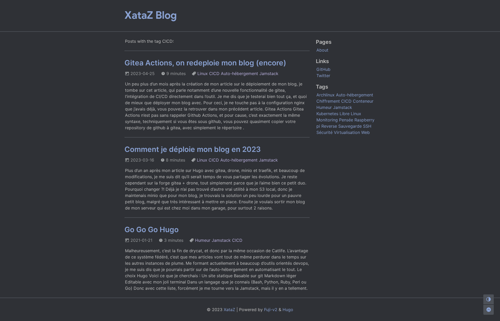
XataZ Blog (150, 15)
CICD (214, 73)
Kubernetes (327, 113)
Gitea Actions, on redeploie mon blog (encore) (205, 62)
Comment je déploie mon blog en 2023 (192, 149)
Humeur (202, 240)
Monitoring (327, 119)
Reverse (329, 126)
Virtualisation (347, 132)
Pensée (346, 119)
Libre (344, 113)
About (322, 50)
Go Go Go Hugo (151, 229)
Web (365, 132)
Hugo (288, 309)
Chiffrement (328, 101)
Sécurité (324, 132)
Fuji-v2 (270, 309)
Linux (202, 73)
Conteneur (363, 101)
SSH (367, 126)
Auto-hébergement (239, 73)
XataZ (229, 309)
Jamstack (268, 73)
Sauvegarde (350, 126)
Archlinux (325, 94)
